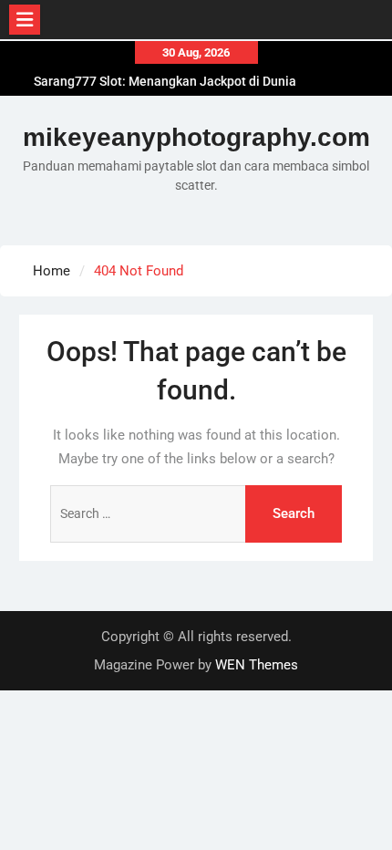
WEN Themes (256, 665)
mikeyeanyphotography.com (196, 137)
